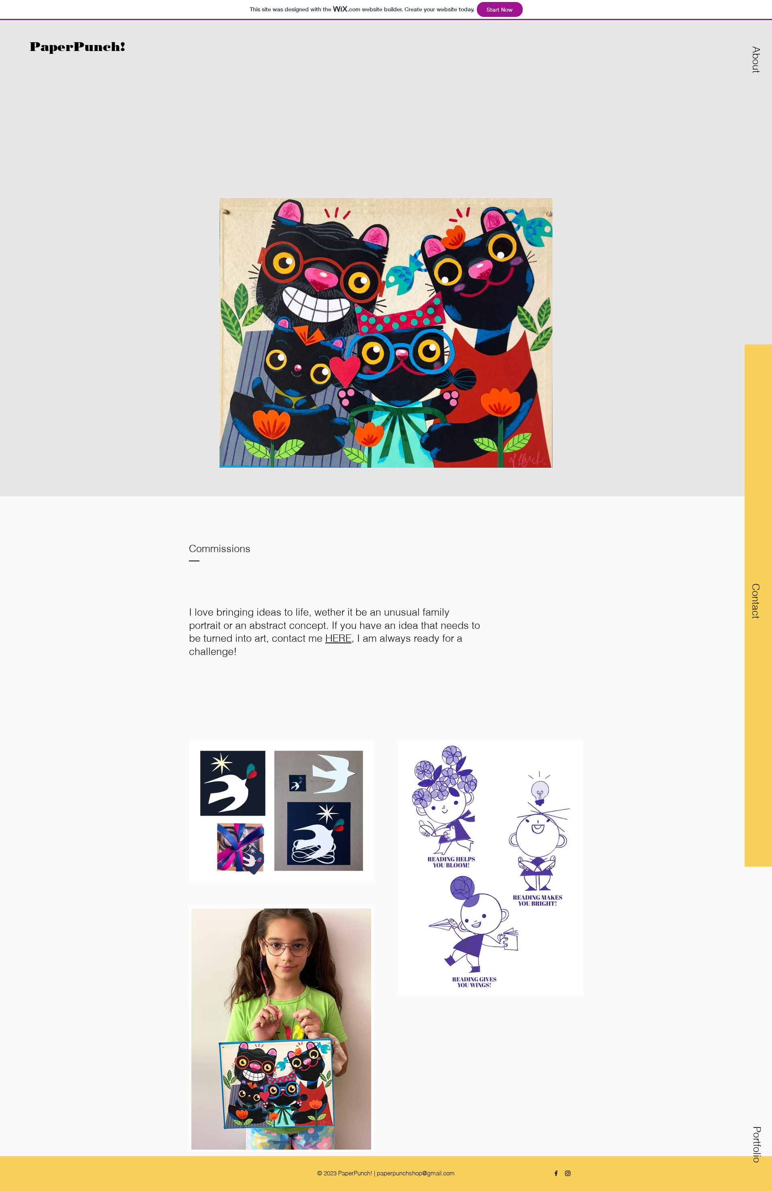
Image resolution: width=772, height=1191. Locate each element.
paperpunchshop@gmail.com (416, 1173)
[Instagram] (567, 1173)
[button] (756, 59)
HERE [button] (338, 638)
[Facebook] (556, 1173)
